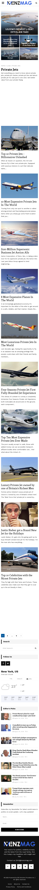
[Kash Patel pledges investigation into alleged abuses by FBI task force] (6, 740)
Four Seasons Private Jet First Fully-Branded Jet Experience (18, 391)
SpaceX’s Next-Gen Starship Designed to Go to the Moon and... (10, 42)
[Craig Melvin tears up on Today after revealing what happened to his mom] (6, 727)
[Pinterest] (25, 866)
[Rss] (31, 866)
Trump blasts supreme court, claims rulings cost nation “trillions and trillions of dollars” (22, 791)
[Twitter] (13, 866)
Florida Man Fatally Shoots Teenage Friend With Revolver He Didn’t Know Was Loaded (24, 765)
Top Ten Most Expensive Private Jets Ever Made (15, 439)
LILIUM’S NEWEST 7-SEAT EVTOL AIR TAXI (20, 30)
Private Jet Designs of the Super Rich (29, 44)
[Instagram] (19, 866)
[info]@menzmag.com (24, 860)
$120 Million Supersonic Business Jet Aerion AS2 (15, 250)
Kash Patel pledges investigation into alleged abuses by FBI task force (24, 740)
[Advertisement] (19, 104)
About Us (17, 884)
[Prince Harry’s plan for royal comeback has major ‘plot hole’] (6, 716)
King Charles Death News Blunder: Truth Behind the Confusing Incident (25, 752)
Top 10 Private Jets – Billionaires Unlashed (14, 155)
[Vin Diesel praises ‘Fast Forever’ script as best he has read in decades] (6, 778)
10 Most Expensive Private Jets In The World (19, 203)
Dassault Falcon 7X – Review (28, 57)
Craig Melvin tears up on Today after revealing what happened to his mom (24, 727)
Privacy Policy (10, 887)
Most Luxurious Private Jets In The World (19, 343)
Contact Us (25, 884)
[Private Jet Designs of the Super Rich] (29, 41)
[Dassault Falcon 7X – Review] (29, 54)
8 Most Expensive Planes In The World (17, 298)
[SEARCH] (35, 648)
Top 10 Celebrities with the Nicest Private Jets (16, 576)
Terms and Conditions (24, 887)
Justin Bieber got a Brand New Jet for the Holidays (18, 531)
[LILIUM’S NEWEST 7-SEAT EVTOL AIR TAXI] (19, 22)
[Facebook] (7, 866)
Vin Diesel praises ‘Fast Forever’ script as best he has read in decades (24, 777)
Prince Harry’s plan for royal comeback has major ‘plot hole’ (24, 715)
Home (3, 66)
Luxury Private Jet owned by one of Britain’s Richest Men (17, 486)
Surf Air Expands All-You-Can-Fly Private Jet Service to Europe (10, 55)
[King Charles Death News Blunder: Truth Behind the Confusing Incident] (6, 753)
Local (9, 66)
